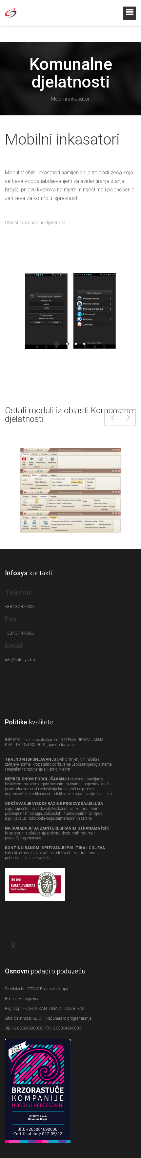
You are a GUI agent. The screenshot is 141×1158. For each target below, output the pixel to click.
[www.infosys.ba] (10, 20)
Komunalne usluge (70, 482)
